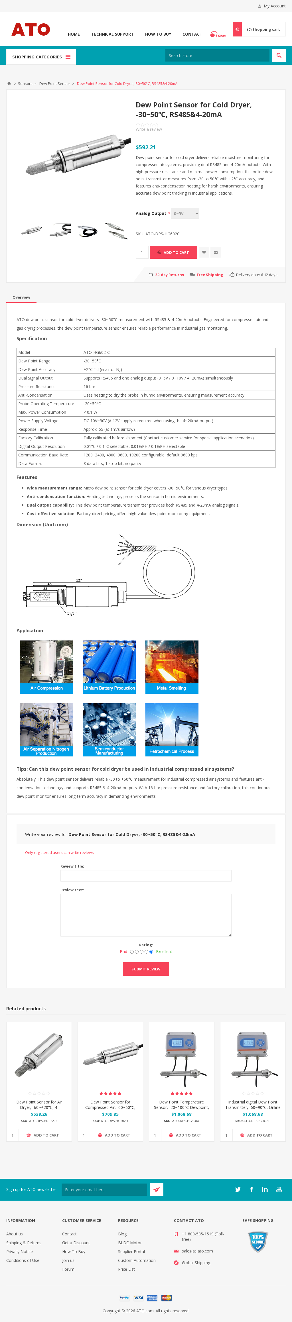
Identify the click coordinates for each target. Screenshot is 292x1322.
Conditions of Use (22, 1260)
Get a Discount (76, 1242)
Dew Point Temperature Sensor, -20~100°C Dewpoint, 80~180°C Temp (181, 1107)
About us (14, 1234)
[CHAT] (218, 34)
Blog (122, 1234)
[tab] (21, 297)
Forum (68, 1269)
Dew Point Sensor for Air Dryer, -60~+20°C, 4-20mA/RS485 (39, 1107)
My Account (275, 6)
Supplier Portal (131, 1251)
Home (74, 34)
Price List (126, 1269)
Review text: (72, 889)
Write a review (149, 129)
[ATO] (9, 83)
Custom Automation (137, 1260)
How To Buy (158, 34)
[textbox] (217, 55)
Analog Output (151, 213)
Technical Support (112, 34)
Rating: (146, 944)
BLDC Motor (130, 1242)
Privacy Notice (19, 1251)
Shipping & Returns (23, 1242)
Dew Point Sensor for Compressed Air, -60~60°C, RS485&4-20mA (110, 1107)
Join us (68, 1260)
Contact (192, 34)
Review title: (72, 866)
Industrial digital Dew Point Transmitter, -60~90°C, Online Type (253, 1107)
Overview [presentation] (21, 297)
